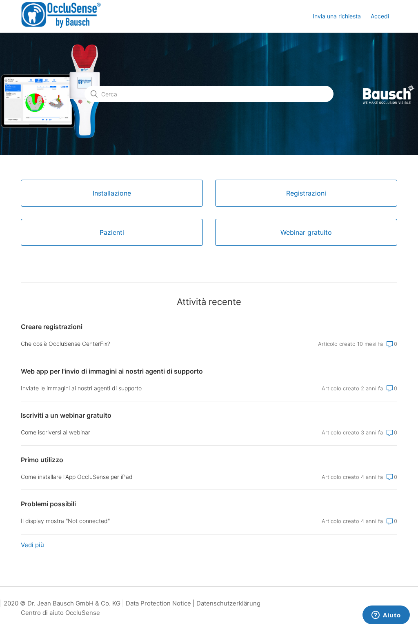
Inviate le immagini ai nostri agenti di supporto (81, 388)
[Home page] (61, 27)
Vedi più (32, 545)
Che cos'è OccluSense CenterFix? (65, 343)
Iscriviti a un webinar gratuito (66, 415)
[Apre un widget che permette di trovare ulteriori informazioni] (386, 616)
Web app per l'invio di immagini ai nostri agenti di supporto (112, 371)
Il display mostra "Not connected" (65, 520)
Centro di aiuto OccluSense (60, 613)
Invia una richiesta (337, 16)
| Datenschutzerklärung (226, 603)
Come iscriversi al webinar (55, 432)
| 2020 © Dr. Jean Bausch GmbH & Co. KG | (63, 603)
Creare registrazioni (51, 327)
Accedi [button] (380, 16)
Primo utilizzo (42, 460)
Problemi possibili (48, 504)
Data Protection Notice (158, 603)
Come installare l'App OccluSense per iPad (77, 476)
